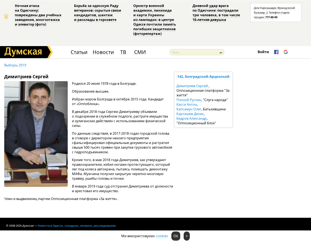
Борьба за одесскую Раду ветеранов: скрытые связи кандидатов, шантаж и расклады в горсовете (97, 12)
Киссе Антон (186, 104)
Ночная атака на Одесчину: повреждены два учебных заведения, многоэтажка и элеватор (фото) (38, 15)
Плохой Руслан (188, 99)
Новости (103, 52)
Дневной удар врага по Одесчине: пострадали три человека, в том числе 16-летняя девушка (216, 12)
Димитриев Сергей (192, 86)
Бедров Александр (191, 118)
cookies (162, 236)
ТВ (123, 52)
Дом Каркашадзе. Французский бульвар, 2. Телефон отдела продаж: (274, 12)
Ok (175, 236)
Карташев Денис (190, 113)
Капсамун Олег (188, 109)
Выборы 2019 (15, 65)
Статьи (79, 52)
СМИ (140, 52)
